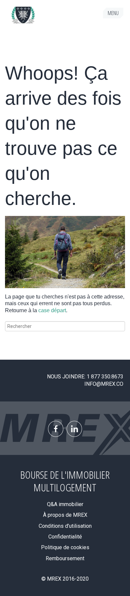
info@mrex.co (103, 384)
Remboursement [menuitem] (65, 558)
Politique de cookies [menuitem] (65, 547)
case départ (52, 310)
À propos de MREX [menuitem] (65, 515)
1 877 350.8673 (105, 376)
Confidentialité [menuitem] (65, 536)
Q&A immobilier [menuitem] (65, 504)
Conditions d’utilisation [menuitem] (65, 526)
